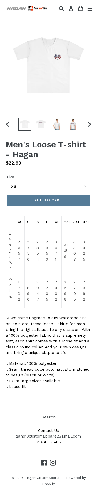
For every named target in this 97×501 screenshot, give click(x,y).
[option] (25, 124)
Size (10, 177)
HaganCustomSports (42, 478)
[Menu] (90, 8)
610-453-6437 (49, 442)
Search (49, 417)
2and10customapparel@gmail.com (48, 436)
